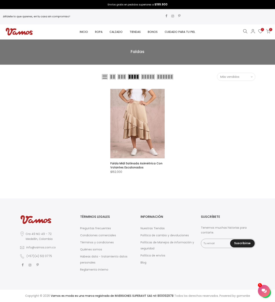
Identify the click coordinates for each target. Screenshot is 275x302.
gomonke (243, 296)
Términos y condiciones (97, 242)
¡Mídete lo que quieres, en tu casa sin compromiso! (36, 16)
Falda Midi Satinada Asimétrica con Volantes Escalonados (136, 165)
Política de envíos (153, 255)
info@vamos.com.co (41, 247)
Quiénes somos (91, 249)
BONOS (153, 32)
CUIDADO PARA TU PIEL (180, 32)
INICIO (84, 32)
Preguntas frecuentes (95, 228)
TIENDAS (135, 32)
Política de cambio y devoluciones (165, 235)
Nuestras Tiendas (153, 228)
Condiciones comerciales (98, 235)
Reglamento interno (94, 270)
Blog (143, 262)
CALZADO (116, 32)
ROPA (98, 32)
